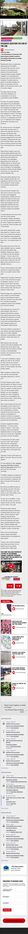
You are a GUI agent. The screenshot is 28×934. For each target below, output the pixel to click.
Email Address (7, 890)
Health (16, 590)
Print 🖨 (10, 586)
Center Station (4, 590)
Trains (5, 596)
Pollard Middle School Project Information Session (14, 827)
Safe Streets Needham (16, 746)
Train (2, 596)
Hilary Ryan (13, 803)
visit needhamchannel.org (14, 920)
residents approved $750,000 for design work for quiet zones (11, 465)
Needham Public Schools (16, 832)
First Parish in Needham (11, 744)
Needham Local (8, 7)
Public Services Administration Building (15, 726)
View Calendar (4, 768)
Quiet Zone (7, 594)
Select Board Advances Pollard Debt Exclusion (18, 668)
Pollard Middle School (11, 830)
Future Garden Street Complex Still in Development (18, 638)
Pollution (3, 594)
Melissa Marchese (20, 608)
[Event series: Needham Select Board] (14, 843)
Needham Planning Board (13, 724)
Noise (17, 593)
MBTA (5, 591)
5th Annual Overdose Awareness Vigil (16, 777)
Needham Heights (11, 591)
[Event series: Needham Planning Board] (14, 722)
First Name (6, 896)
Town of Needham (15, 728)
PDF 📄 (18, 586)
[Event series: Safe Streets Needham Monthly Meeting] (14, 738)
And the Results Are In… (18, 606)
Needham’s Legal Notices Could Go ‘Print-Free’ (18, 653)
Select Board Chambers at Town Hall (14, 847)
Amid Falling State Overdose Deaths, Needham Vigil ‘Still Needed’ (19, 622)
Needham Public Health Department (19, 781)
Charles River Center (11, 801)
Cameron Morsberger (9, 49)
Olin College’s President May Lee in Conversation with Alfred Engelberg (15, 787)
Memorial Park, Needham (11, 779)
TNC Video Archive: (17, 866)
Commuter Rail (11, 590)
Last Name (6, 903)
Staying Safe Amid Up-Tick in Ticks (19, 684)
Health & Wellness (7, 38)
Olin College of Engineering (12, 790)
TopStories (19, 594)
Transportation (6, 40)
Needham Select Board (10, 593)
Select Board (17, 38)
